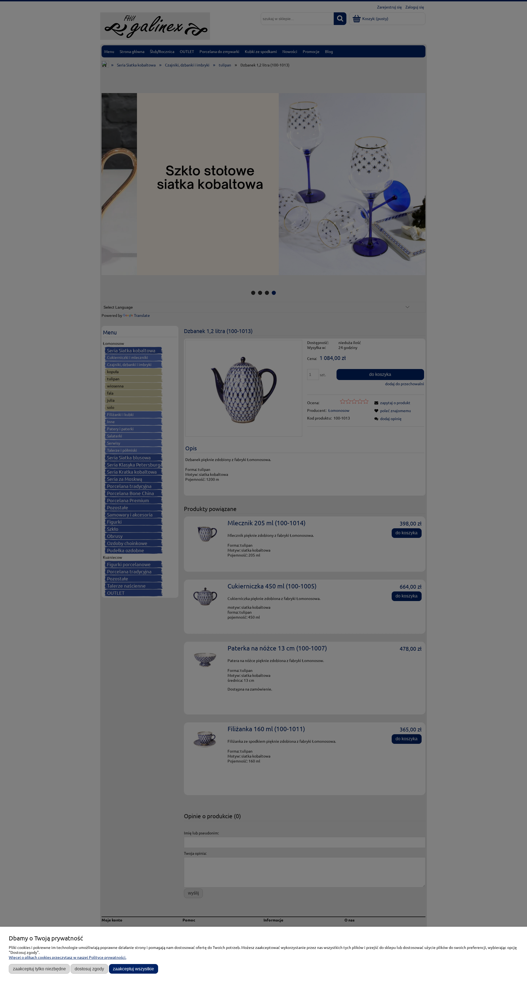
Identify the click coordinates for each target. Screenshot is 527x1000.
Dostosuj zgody (89, 968)
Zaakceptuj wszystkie (133, 968)
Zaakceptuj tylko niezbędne (39, 968)
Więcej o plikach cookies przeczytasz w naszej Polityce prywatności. (67, 957)
